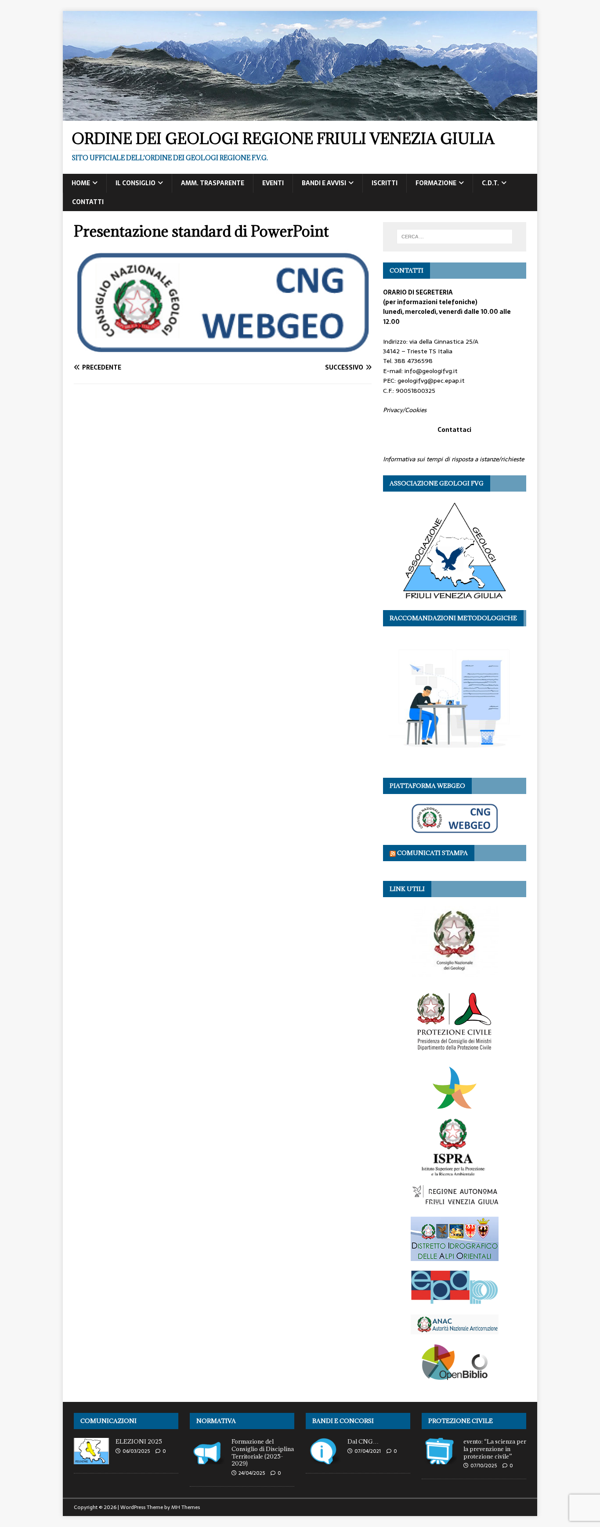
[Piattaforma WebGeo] (455, 829)
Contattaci (454, 430)
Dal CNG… (363, 1441)
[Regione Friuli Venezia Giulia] (455, 1202)
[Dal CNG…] (323, 1459)
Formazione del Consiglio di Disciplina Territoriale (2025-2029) (262, 1452)
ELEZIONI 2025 (139, 1441)
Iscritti (385, 183)
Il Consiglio (135, 183)
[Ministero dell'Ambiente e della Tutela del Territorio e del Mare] (455, 1104)
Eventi (273, 183)
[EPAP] (455, 1300)
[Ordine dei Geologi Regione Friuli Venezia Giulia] (300, 116)
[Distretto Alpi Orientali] (455, 1256)
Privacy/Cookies (405, 410)
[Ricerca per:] (454, 236)
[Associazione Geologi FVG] (455, 594)
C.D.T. (490, 183)
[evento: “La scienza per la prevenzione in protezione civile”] (439, 1459)
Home (81, 183)
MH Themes (185, 1507)
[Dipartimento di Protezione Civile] (455, 1051)
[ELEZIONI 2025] (91, 1459)
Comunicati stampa (432, 853)
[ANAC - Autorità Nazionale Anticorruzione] (455, 1329)
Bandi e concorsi (343, 1421)
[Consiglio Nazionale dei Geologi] (455, 972)
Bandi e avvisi (324, 183)
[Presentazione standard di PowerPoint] (223, 350)
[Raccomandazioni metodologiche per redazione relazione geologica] (454, 762)
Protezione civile (460, 1421)
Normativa (216, 1421)
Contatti (88, 202)
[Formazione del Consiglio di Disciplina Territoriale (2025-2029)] (207, 1459)
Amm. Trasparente (212, 183)
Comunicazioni (108, 1421)
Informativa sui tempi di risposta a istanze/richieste (453, 459)
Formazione (436, 183)
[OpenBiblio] (455, 1375)
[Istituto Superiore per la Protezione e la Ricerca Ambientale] (455, 1170)
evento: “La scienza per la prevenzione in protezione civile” (494, 1448)
